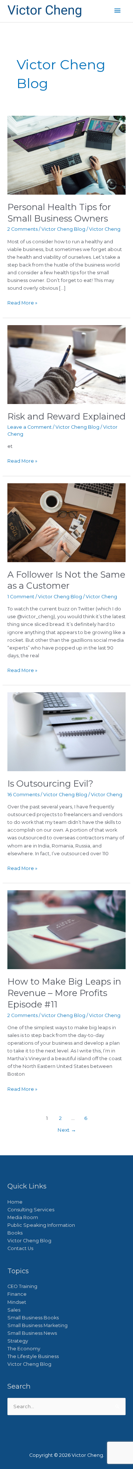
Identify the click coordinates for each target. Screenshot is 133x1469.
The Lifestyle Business (33, 1356)
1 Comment (20, 596)
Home (15, 1202)
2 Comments (22, 229)
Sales (13, 1310)
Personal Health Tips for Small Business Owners (59, 213)
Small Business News (32, 1333)
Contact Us (20, 1248)
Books (15, 1233)
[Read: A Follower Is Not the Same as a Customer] (66, 522)
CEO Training (22, 1286)
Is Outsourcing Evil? (50, 783)
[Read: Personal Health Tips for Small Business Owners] (66, 154)
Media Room (22, 1217)
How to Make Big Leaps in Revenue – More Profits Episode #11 (64, 993)
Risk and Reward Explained (66, 416)
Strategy (17, 1341)
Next (66, 1130)
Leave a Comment (29, 427)
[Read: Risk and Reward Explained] (66, 364)
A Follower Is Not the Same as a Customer (66, 580)
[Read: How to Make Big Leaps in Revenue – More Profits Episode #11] (66, 929)
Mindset (16, 1302)
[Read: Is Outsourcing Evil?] (66, 731)
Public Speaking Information (41, 1225)
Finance (17, 1294)
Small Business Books (33, 1317)
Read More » (22, 302)
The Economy (23, 1348)
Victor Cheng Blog (63, 229)
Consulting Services (30, 1209)
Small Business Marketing (37, 1325)
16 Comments (23, 794)
